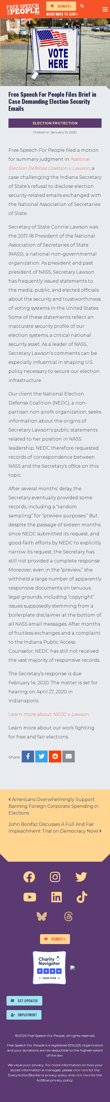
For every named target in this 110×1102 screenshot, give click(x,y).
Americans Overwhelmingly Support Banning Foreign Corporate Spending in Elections (53, 806)
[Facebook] (29, 877)
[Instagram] (55, 877)
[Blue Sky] (42, 917)
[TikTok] (82, 897)
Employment (27, 1014)
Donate (63, 6)
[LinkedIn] (56, 897)
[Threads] (68, 917)
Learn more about (48, 714)
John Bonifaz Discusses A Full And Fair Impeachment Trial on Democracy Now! (53, 828)
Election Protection (55, 123)
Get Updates (28, 1000)
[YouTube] (29, 897)
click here (80, 1070)
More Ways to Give (61, 14)
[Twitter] (81, 877)
